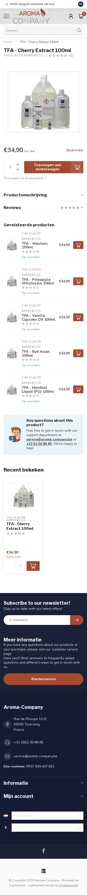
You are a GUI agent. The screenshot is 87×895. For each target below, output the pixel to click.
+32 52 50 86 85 (39, 443)
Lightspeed (17, 885)
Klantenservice (43, 679)
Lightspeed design (41, 885)
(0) (71, 56)
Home (8, 42)
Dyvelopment (68, 885)
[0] (80, 16)
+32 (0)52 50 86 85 (28, 742)
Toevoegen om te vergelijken (24, 178)
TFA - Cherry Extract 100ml (39, 42)
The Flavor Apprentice (23, 55)
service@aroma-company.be (49, 439)
